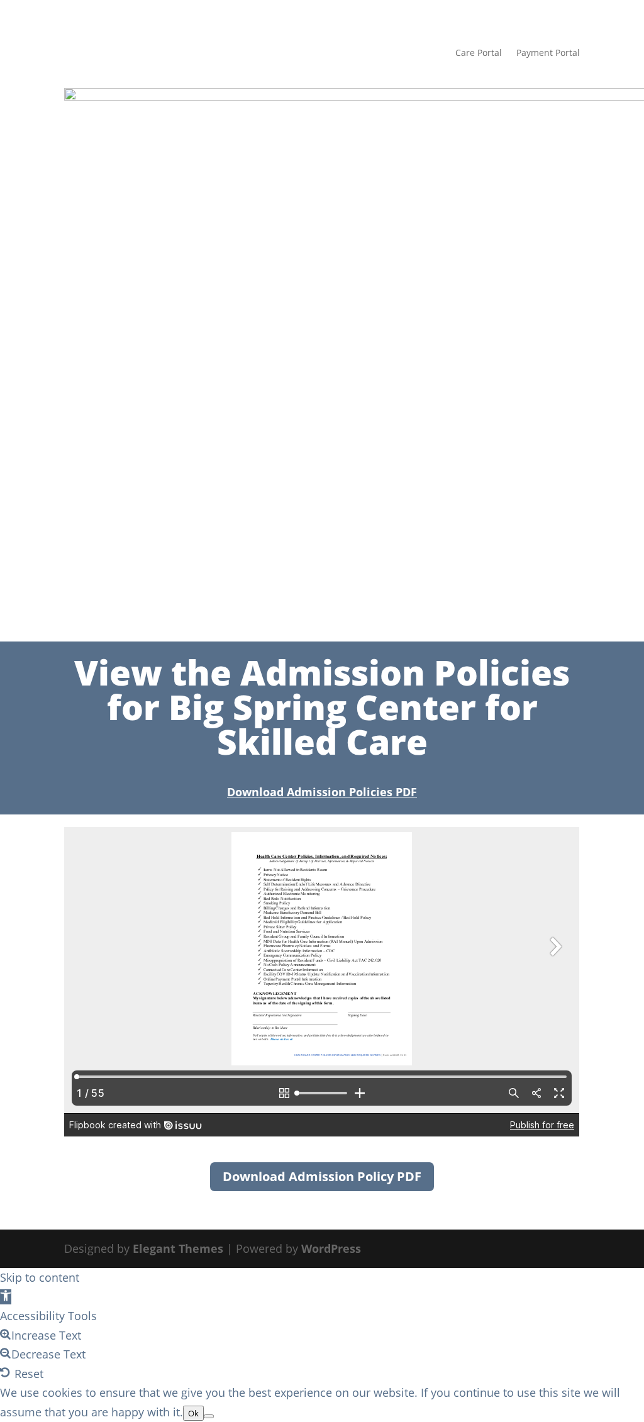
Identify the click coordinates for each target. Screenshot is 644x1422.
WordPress (331, 1248)
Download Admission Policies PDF (322, 791)
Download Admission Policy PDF (322, 1176)
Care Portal (478, 52)
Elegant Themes (178, 1248)
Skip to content (39, 1277)
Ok (193, 1413)
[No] (209, 1416)
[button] (5, 1296)
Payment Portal (548, 52)
